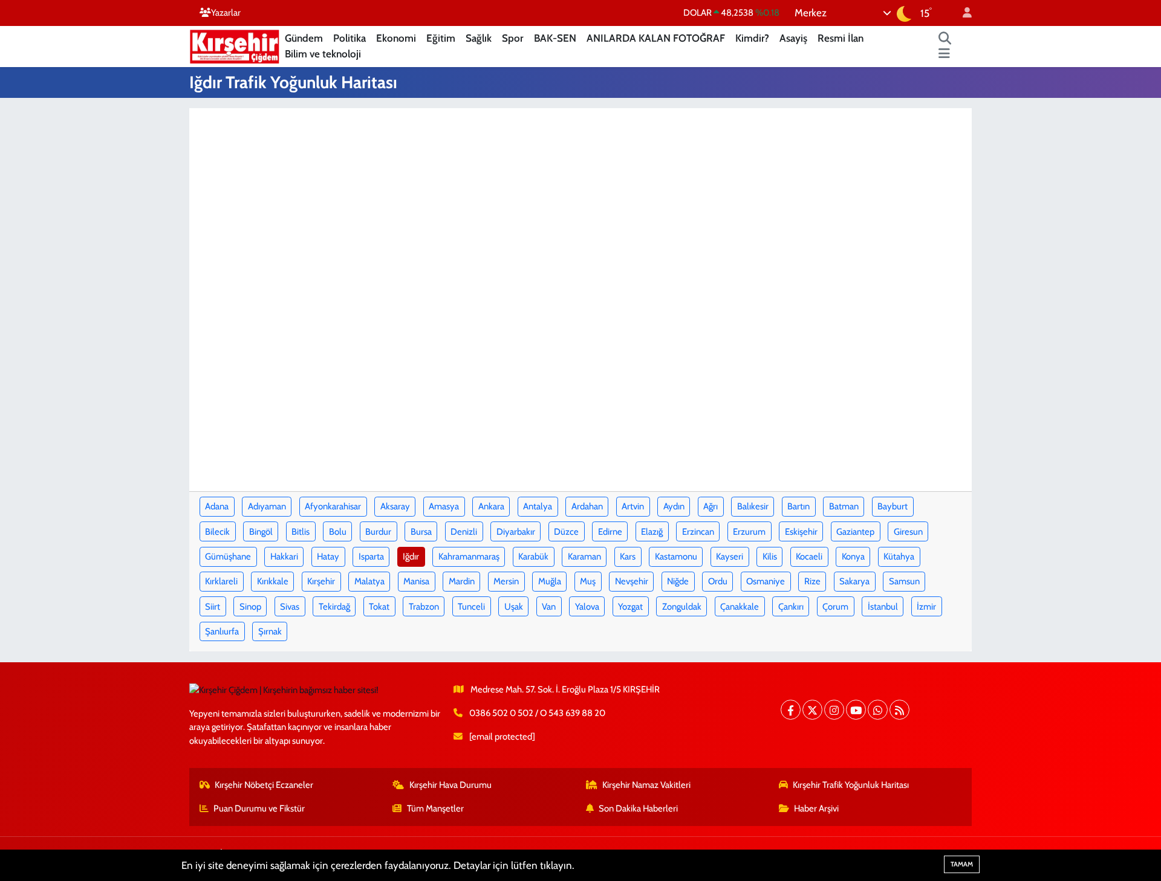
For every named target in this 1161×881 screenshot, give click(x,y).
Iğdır (411, 556)
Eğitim (440, 38)
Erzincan (698, 531)
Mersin (506, 581)
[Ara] (945, 39)
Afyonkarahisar (333, 506)
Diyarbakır (515, 531)
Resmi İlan (840, 38)
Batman (844, 506)
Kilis (770, 556)
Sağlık (479, 38)
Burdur (378, 531)
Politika (349, 38)
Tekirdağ (334, 606)
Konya (853, 556)
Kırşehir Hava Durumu (450, 784)
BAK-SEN (555, 38)
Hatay (328, 556)
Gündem (304, 38)
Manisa (416, 581)
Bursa (421, 531)
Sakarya (854, 581)
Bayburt (892, 506)
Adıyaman (267, 506)
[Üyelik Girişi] (962, 13)
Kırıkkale (272, 581)
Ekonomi (396, 38)
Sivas (289, 606)
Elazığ (652, 531)
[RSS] (899, 710)
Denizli (463, 531)
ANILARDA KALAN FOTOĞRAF (656, 38)
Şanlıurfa (222, 631)
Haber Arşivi (816, 808)
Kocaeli (809, 556)
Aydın (674, 506)
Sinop (250, 606)
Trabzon (424, 606)
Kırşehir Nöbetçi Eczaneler (264, 784)
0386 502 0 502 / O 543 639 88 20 (537, 713)
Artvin (633, 506)
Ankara (491, 506)
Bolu (337, 531)
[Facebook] (791, 710)
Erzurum (749, 531)
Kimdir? (752, 38)
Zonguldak (681, 606)
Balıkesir (753, 506)
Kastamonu (676, 556)
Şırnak (270, 631)
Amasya (444, 506)
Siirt (212, 606)
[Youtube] (856, 710)
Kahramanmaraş (468, 556)
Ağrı (710, 506)
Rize (812, 581)
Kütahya (898, 556)
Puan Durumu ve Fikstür (259, 808)
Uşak (513, 606)
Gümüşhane (228, 556)
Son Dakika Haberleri (638, 808)
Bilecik (217, 531)
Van (549, 606)
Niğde (678, 581)
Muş (588, 581)
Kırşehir (321, 581)
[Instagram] (834, 710)
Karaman (584, 556)
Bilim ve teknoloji (323, 54)
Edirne (610, 531)
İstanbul (883, 606)
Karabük (533, 556)
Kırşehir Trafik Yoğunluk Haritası (851, 784)
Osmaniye (765, 581)
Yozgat (630, 606)
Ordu (717, 581)
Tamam (962, 864)
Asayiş (793, 38)
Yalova (587, 606)
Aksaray (395, 506)
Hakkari (284, 556)
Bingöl (261, 531)
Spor (513, 38)
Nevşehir (631, 581)
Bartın (798, 506)
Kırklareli (221, 581)
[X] (812, 710)
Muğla (549, 581)
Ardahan (587, 506)
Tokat (379, 606)
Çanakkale (739, 606)
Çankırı (791, 606)
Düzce (566, 531)
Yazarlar (226, 12)
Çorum (835, 606)
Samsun (904, 581)
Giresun (908, 531)
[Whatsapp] (878, 710)
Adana (217, 506)
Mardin (462, 581)
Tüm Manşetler (435, 808)
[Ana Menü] (944, 54)
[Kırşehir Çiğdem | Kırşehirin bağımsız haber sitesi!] (234, 45)
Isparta (371, 556)
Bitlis (300, 531)
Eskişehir (801, 531)
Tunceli (471, 606)
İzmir (926, 606)
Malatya (369, 581)
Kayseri (729, 556)
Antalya (537, 506)
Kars (628, 556)
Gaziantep (855, 531)
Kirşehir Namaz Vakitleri (646, 784)
